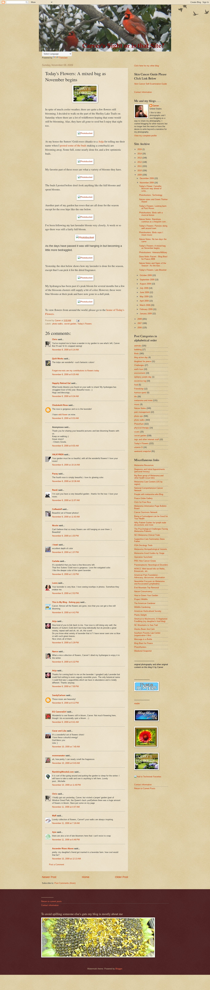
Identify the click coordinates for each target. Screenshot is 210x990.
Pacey (55, 474)
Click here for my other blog (146, 66)
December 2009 (147, 178)
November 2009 (147, 182)
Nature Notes (140, 408)
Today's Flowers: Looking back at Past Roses (152, 207)
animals (137, 346)
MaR (54, 815)
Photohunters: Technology (150, 195)
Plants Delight (140, 615)
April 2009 (144, 301)
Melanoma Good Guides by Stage (149, 553)
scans (137, 432)
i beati (55, 545)
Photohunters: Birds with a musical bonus (151, 213)
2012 (139, 162)
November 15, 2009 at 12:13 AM (66, 859)
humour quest (140, 392)
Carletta (55, 561)
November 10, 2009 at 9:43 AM (66, 763)
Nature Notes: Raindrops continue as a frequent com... (153, 220)
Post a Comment (56, 864)
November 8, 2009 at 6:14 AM (65, 350)
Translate (63, 58)
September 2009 (147, 279)
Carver (156, 106)
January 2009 (146, 313)
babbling (138, 349)
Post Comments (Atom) (64, 883)
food (136, 385)
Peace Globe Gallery (143, 498)
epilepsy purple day (142, 377)
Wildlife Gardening (142, 607)
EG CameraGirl (59, 712)
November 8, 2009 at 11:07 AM (66, 500)
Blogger (118, 969)
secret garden (70, 324)
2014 (139, 153)
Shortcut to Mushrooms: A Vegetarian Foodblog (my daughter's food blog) (150, 620)
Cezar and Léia (59, 731)
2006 (139, 327)
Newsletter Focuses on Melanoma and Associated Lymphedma (149, 582)
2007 (139, 323)
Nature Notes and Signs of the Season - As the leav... (152, 264)
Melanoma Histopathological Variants (150, 549)
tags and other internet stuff (146, 439)
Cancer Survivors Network (145, 512)
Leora (54, 583)
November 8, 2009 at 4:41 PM (65, 612)
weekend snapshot (142, 451)
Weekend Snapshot (143, 651)
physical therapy (141, 428)
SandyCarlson (58, 695)
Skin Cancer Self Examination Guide (150, 84)
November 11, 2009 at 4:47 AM (66, 807)
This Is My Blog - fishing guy (66, 602)
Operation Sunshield (143, 557)
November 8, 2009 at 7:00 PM (65, 686)
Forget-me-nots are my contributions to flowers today (75, 370)
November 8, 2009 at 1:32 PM (65, 574)
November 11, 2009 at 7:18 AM (66, 823)
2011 (139, 166)
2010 (139, 170)
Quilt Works (57, 358)
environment (139, 373)
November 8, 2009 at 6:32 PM (65, 662)
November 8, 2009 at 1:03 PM (65, 536)
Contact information (143, 784)
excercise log (140, 381)
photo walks (57, 324)
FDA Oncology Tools (143, 545)
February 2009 (146, 309)
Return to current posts (51, 901)
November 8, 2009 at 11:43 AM (66, 517)
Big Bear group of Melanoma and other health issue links (148, 476)
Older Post (121, 877)
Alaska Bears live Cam (144, 629)
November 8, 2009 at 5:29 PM (65, 642)
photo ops (138, 416)
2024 (139, 149)
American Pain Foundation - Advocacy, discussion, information (149, 576)
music (137, 404)
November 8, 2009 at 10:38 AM (66, 481)
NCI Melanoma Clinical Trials (147, 535)
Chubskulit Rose (60, 405)
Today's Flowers (84, 324)
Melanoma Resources (144, 465)
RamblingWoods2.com (63, 772)
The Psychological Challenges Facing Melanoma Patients (151, 530)
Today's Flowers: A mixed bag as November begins (152, 247)
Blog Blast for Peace (143, 643)
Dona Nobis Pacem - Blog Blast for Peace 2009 (153, 257)
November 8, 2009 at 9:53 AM (65, 418)
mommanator (58, 755)
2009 (139, 175)
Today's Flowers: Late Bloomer (152, 270)
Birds (136, 353)
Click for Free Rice (142, 502)
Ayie (54, 832)
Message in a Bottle (143, 639)
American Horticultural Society (147, 611)
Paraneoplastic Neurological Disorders (151, 565)
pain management (142, 412)
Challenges (139, 365)
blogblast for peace (142, 361)
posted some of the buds (73, 145)
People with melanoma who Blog (148, 494)
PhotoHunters (140, 647)
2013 (139, 158)
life (135, 396)
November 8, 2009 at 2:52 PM (65, 593)
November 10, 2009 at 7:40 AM (66, 746)
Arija (54, 621)
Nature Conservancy (143, 591)
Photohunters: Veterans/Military (153, 252)
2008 (139, 319)
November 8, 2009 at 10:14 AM (66, 465)
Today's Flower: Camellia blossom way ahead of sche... (150, 188)
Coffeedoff (57, 509)
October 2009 (146, 275)
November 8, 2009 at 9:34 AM (65, 396)
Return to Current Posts (144, 788)
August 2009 (146, 284)
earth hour (138, 369)
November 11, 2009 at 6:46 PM (66, 839)
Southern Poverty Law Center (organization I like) (147, 634)
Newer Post (49, 877)
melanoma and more (143, 400)
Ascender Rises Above (62, 848)
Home (85, 877)
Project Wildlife (141, 599)
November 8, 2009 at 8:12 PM (65, 703)
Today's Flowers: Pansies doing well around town (153, 227)
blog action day (141, 357)
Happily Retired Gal (61, 383)
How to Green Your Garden (146, 595)
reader (137, 703)
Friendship (138, 389)
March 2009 (145, 305)
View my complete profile (145, 135)
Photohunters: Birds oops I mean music (151, 233)
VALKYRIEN (57, 454)
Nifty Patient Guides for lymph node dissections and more (150, 523)
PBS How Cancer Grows (145, 561)
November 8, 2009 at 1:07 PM (65, 552)
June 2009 (145, 292)
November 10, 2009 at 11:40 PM (66, 785)
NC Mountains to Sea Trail (146, 625)
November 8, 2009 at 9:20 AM (65, 374)
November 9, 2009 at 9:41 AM (65, 722)
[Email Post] (78, 320)
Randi (55, 490)
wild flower (62, 414)
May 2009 (144, 296)
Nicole (55, 525)
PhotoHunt (139, 424)
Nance (55, 651)
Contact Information (143, 92)
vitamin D (138, 447)
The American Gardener (144, 603)
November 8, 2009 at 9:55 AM (65, 446)
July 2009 (144, 288)
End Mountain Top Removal (146, 587)
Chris (54, 339)
